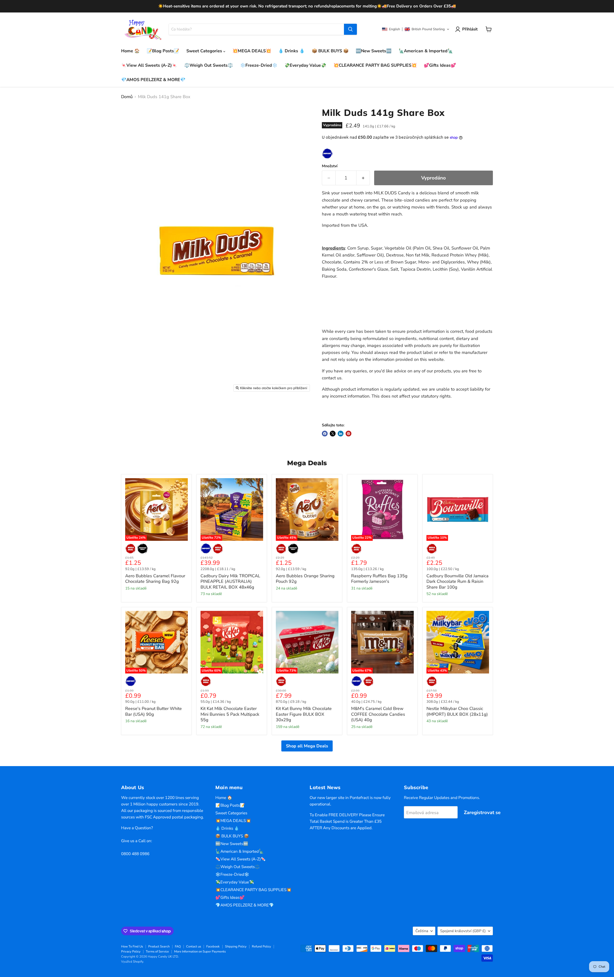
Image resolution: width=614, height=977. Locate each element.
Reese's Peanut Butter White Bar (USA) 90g (153, 711)
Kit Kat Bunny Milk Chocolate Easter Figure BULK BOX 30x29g (304, 714)
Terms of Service (157, 951)
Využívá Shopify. (132, 961)
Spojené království (463, 931)
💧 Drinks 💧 (291, 51)
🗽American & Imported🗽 (426, 51)
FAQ (178, 946)
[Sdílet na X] (333, 433)
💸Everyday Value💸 (305, 65)
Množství (329, 166)
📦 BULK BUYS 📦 (330, 51)
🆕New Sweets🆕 (373, 51)
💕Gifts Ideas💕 (440, 65)
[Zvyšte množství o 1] (363, 178)
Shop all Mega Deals (307, 746)
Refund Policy (261, 946)
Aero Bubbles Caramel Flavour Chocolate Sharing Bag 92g (155, 578)
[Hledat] (350, 29)
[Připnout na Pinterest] (348, 433)
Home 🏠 (130, 51)
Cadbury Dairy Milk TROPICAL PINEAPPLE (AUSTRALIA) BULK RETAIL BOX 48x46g (230, 581)
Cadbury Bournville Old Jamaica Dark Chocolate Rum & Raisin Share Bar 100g (457, 581)
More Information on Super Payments (200, 951)
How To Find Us (132, 946)
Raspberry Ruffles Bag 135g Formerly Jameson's (379, 578)
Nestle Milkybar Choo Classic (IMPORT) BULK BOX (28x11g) (457, 711)
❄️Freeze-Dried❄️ (258, 65)
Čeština (421, 931)
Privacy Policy (131, 951)
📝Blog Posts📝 (163, 51)
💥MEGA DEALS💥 (251, 51)
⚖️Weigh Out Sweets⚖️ (208, 65)
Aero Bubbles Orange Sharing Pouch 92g (305, 578)
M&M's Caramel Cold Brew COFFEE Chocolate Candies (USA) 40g (378, 714)
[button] (415, 29)
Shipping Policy (236, 946)
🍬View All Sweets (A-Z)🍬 (149, 65)
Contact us (193, 946)
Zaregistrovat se (482, 812)
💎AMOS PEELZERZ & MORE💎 (153, 80)
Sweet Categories (204, 51)
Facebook (213, 946)
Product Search (159, 946)
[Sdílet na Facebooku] (325, 433)
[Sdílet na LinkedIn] (340, 433)
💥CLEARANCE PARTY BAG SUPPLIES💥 (375, 65)
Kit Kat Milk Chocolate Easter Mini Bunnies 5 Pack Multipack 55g (230, 714)
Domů (127, 96)
